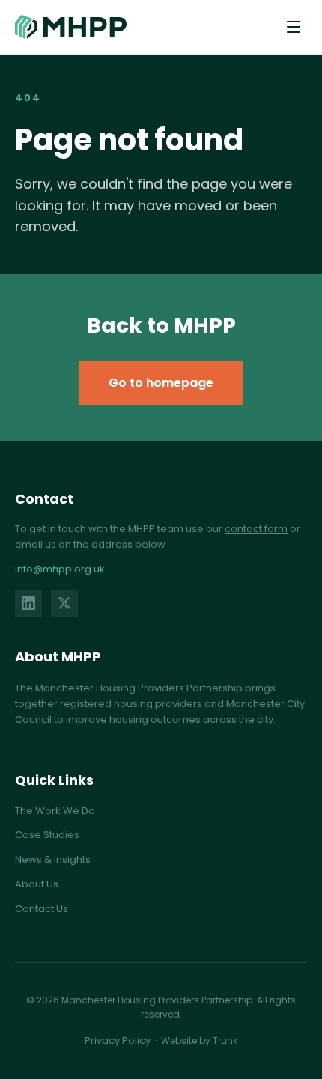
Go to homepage (161, 382)
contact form (256, 529)
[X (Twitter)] (64, 603)
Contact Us (41, 909)
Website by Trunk (199, 1040)
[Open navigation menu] (293, 26)
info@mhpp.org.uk (60, 569)
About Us (36, 884)
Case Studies (47, 835)
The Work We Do (55, 811)
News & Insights (53, 859)
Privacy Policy (118, 1040)
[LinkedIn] (28, 603)
